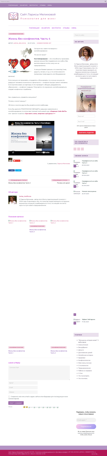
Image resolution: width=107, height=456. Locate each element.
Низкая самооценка (89, 191)
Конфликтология (16, 33)
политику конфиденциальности (86, 433)
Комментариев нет (44, 43)
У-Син (80, 373)
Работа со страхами (85, 371)
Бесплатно (34, 5)
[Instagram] (78, 149)
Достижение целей (85, 352)
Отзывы (42, 5)
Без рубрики (82, 347)
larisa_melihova (19, 43)
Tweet (18, 170)
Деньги (81, 350)
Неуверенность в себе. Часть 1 (90, 182)
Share (12, 170)
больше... (11, 406)
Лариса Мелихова (63, 163)
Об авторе (24, 5)
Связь (49, 5)
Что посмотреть (83, 376)
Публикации (13, 5)
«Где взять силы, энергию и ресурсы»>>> (40, 113)
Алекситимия (83, 345)
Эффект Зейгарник (88, 319)
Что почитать (82, 378)
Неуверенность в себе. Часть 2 (90, 172)
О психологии (83, 365)
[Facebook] (75, 149)
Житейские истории (85, 355)
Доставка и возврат (62, 452)
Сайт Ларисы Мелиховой (15, 452)
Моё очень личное (84, 363)
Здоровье (81, 358)
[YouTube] (82, 149)
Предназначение (84, 368)
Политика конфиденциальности (45, 452)
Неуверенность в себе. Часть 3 (90, 162)
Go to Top (94, 454)
